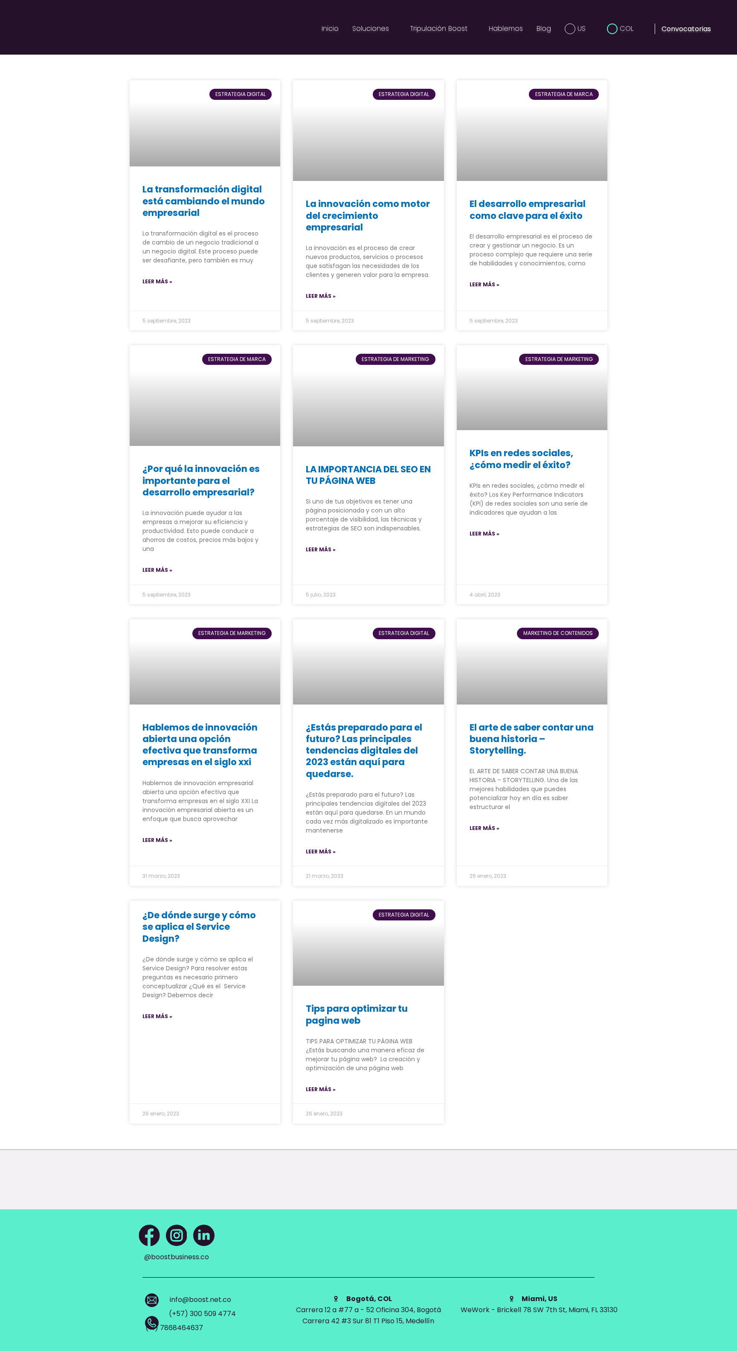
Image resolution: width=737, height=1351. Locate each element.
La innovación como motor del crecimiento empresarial (368, 215)
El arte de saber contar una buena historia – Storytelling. (532, 739)
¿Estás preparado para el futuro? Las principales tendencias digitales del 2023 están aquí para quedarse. (364, 750)
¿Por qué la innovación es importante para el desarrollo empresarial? (201, 480)
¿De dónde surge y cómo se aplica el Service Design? (199, 927)
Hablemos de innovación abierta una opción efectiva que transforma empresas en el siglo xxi (200, 745)
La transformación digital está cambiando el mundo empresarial (203, 201)
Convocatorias (686, 29)
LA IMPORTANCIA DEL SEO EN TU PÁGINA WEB (368, 475)
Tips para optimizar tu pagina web (357, 1014)
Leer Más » (157, 281)
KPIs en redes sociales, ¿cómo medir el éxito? (521, 459)
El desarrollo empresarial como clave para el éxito (528, 209)
